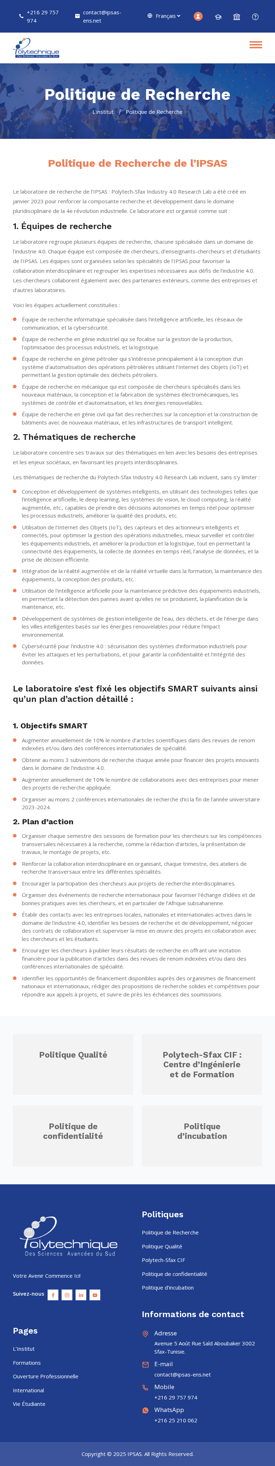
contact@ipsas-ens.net (102, 16)
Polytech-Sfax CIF (163, 1259)
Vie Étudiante (29, 1403)
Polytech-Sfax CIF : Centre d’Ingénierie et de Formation (202, 1064)
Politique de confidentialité (73, 1131)
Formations (27, 1362)
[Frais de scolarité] (236, 17)
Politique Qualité (73, 1055)
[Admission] (218, 17)
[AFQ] (255, 17)
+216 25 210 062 (175, 1420)
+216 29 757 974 (43, 16)
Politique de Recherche (170, 1232)
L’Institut (24, 1348)
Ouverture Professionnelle (45, 1376)
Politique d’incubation (202, 1131)
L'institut (103, 111)
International (28, 1390)
